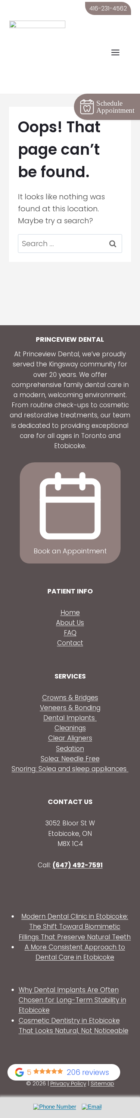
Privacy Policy (68, 1083)
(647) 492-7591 (78, 865)
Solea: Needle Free (70, 758)
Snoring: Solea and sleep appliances (70, 768)
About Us (70, 622)
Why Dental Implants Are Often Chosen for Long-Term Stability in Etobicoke (72, 1000)
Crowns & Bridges (70, 697)
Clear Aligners (70, 738)
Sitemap (102, 1083)
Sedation (70, 748)
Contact (70, 642)
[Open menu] (119, 53)
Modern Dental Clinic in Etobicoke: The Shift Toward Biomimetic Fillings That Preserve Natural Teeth (75, 926)
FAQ (70, 632)
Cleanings (70, 727)
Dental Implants (70, 717)
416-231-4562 (108, 8)
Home (70, 612)
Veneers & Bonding (70, 707)
